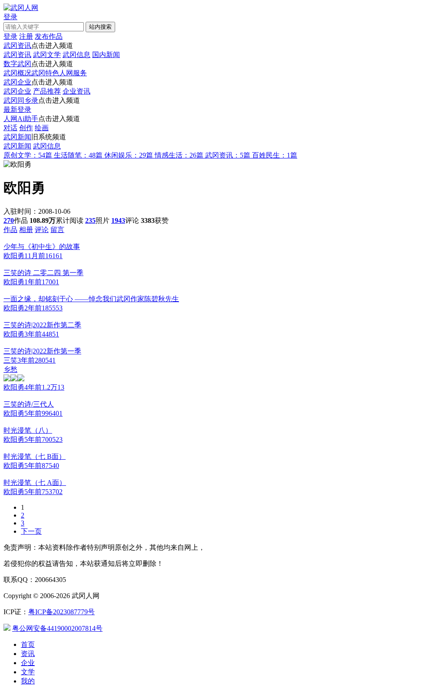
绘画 (42, 127)
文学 (28, 672)
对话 (10, 127)
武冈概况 (17, 73)
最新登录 (17, 109)
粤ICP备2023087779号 (61, 612)
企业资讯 (76, 91)
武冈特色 (45, 73)
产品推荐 (47, 91)
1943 (118, 220)
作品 (10, 229)
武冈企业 (17, 82)
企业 (28, 662)
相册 (26, 229)
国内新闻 (106, 54)
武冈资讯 (17, 45)
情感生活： (179, 155)
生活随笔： (78, 155)
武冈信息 (76, 54)
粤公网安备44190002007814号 (57, 628)
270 (8, 220)
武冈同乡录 (20, 100)
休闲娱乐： (128, 155)
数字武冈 (17, 63)
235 (90, 220)
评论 (42, 229)
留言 (57, 229)
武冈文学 (47, 54)
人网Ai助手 (20, 118)
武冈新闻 (17, 137)
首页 (28, 644)
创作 (26, 127)
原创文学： (27, 155)
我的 (28, 681)
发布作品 (49, 36)
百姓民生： (274, 155)
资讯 (28, 653)
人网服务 (73, 73)
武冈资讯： (227, 155)
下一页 (31, 531)
